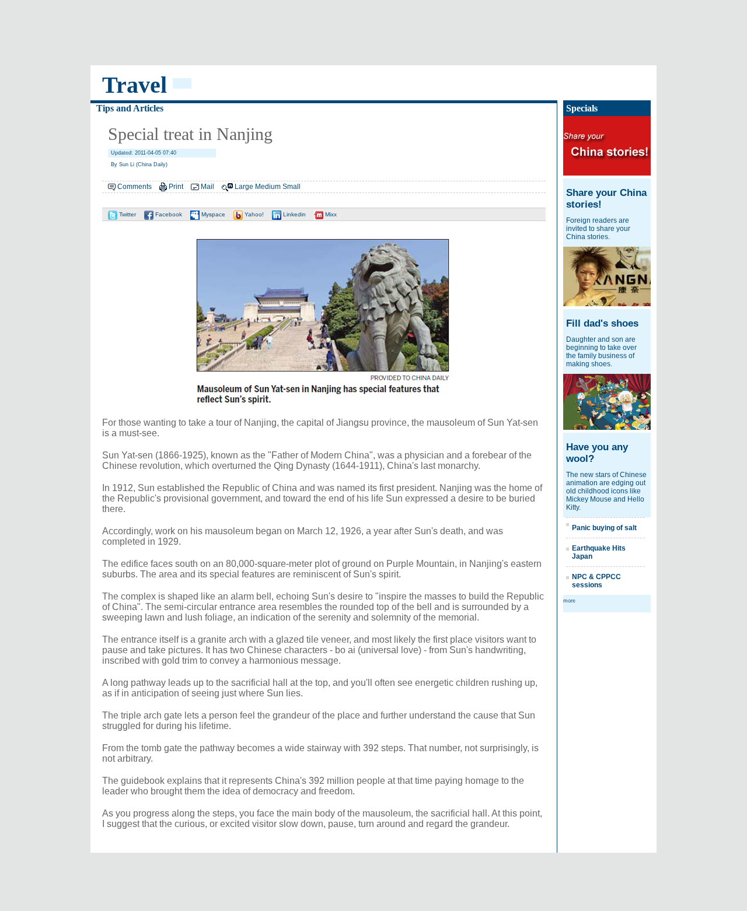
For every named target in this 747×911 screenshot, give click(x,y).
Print (176, 187)
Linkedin (293, 214)
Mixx (330, 214)
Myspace (212, 214)
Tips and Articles (129, 108)
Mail (207, 187)
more (569, 601)
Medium (268, 187)
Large (244, 187)
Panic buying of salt (604, 528)
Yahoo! (253, 214)
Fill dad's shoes (602, 323)
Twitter (126, 214)
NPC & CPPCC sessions (596, 581)
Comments (134, 187)
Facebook (167, 214)
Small (291, 187)
